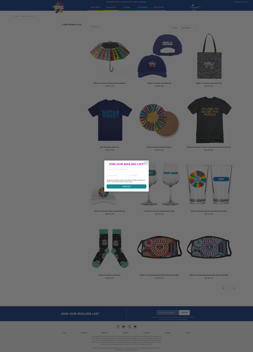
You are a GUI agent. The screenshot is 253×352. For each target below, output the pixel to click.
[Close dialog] (146, 163)
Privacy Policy (128, 181)
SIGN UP (126, 186)
